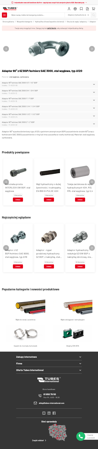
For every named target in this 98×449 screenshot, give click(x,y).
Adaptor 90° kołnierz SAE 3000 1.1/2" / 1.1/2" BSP (21, 114)
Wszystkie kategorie (24, 21)
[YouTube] (43, 414)
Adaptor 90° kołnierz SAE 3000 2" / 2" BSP (18, 122)
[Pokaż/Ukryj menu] (4, 15)
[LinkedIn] (49, 414)
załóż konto (51, 28)
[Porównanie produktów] (75, 9)
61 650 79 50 (50, 394)
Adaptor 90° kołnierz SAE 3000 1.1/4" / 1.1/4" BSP (21, 106)
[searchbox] (36, 15)
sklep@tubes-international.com (51, 403)
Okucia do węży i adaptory (77, 21)
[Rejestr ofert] (87, 9)
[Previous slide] (6, 49)
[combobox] (78, 15)
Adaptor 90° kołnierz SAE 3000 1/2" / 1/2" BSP (19, 83)
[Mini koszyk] (93, 9)
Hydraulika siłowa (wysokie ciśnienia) (49, 21)
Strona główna (8, 21)
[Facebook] (54, 414)
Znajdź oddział (38, 440)
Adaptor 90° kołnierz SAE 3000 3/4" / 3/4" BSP (20, 90)
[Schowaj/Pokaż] (94, 84)
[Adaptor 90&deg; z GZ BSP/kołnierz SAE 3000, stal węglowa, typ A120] (49, 48)
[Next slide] (92, 49)
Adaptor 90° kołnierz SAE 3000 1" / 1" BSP (18, 98)
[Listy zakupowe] (81, 9)
